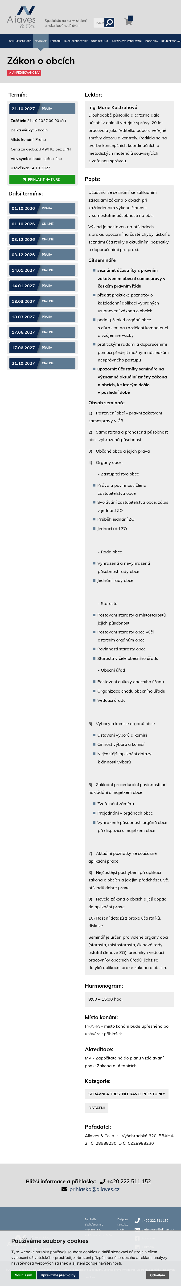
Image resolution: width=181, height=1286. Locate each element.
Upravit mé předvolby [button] (58, 1275)
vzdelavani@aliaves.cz (158, 1229)
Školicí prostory (75, 41)
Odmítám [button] (157, 1275)
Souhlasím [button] (23, 1275)
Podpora (151, 41)
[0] (128, 24)
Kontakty (122, 1224)
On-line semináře (20, 41)
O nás (120, 1229)
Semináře (41, 41)
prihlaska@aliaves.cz (95, 1189)
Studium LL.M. (99, 41)
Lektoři (55, 41)
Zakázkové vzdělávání (127, 41)
